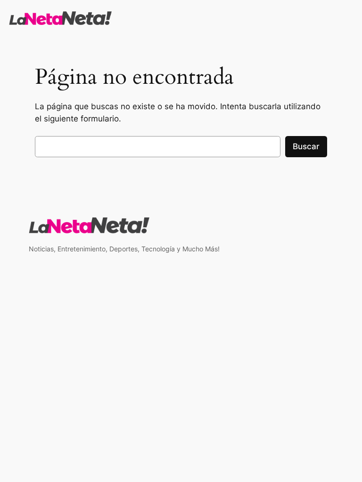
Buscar (306, 146)
